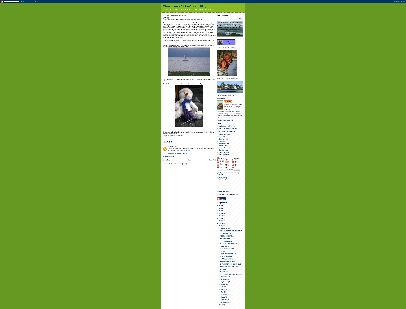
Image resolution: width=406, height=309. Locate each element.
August (223, 284)
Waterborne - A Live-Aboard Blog (184, 6)
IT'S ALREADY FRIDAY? (228, 254)
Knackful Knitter (224, 143)
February (224, 299)
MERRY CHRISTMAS (227, 236)
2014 (220, 210)
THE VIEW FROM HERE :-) (228, 261)
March (223, 297)
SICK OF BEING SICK (227, 249)
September (224, 282)
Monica (171, 146)
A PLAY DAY (224, 272)
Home (189, 160)
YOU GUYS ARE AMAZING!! (229, 243)
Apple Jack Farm (224, 134)
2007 (220, 305)
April (222, 294)
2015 (220, 208)
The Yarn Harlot (224, 154)
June (222, 289)
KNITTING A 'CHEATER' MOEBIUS (231, 274)
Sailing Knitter (223, 150)
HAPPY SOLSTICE (226, 241)
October (223, 279)
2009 (220, 223)
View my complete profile (225, 120)
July (222, 287)
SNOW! (222, 251)
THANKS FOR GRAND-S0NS (229, 266)
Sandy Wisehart (224, 152)
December (224, 228)
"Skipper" (229, 101)
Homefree (222, 141)
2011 (220, 218)
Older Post (212, 160)
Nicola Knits (223, 145)
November (224, 277)
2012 (220, 216)
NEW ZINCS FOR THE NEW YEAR (231, 231)
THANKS (223, 269)
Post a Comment (168, 157)
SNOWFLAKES (225, 238)
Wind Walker (236, 112)
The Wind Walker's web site (228, 128)
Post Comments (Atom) (179, 164)
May (222, 292)
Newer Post (166, 160)
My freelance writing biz (227, 126)
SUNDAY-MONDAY (226, 256)
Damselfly (222, 137)
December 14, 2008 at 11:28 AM (178, 153)
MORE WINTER (225, 246)
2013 (220, 213)
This (164, 20)
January (223, 302)
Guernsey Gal (223, 139)
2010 (220, 221)
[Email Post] (189, 136)
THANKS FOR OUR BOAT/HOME (230, 264)
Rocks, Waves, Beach (226, 148)
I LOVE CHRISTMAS (226, 233)
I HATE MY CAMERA (226, 259)
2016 (220, 205)
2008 (220, 226)
